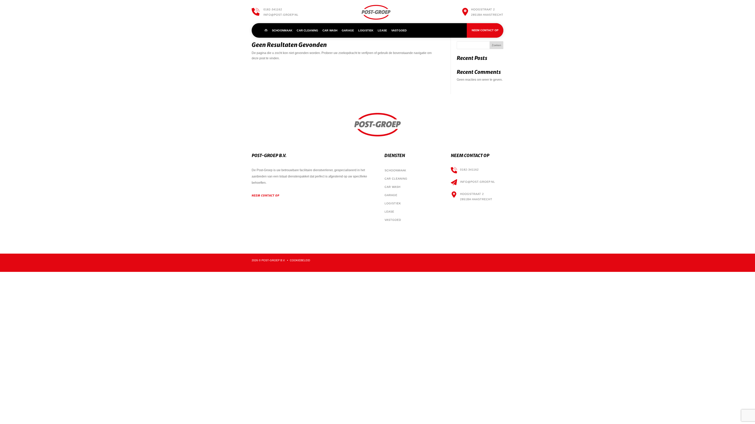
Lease (382, 30)
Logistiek (365, 30)
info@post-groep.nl (280, 14)
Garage (348, 30)
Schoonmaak (282, 30)
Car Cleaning (307, 30)
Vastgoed (399, 30)
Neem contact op (485, 30)
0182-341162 (272, 9)
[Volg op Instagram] (500, 261)
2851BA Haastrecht (476, 199)
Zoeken (496, 45)
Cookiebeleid (300, 260)
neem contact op (265, 195)
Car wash (329, 30)
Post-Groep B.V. (273, 260)
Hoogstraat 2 (472, 194)
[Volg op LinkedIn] (492, 261)
